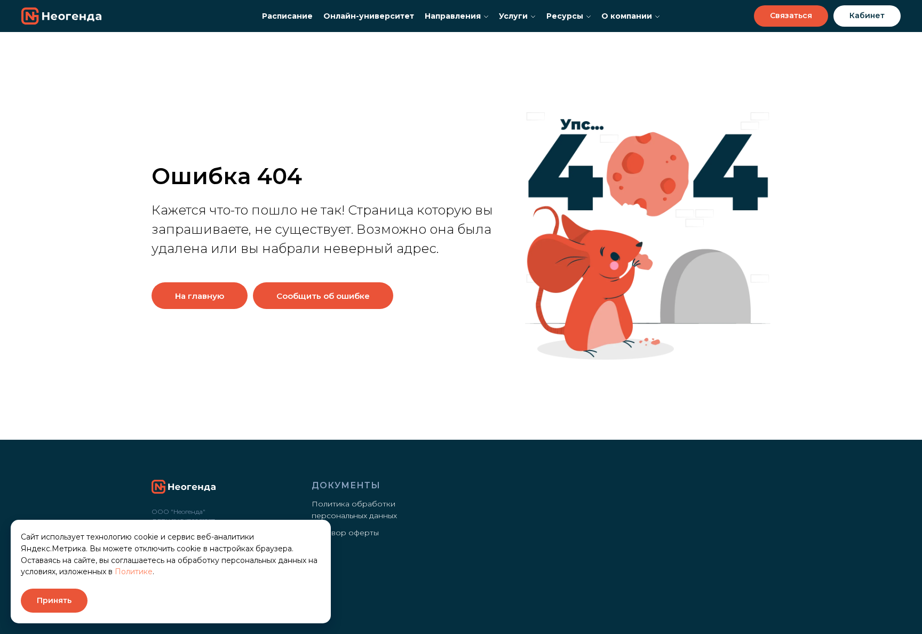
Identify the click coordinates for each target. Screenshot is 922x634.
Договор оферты (345, 532)
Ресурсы (564, 16)
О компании (626, 16)
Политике (134, 571)
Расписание (287, 16)
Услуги (513, 16)
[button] (791, 16)
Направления (453, 16)
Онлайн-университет (368, 16)
